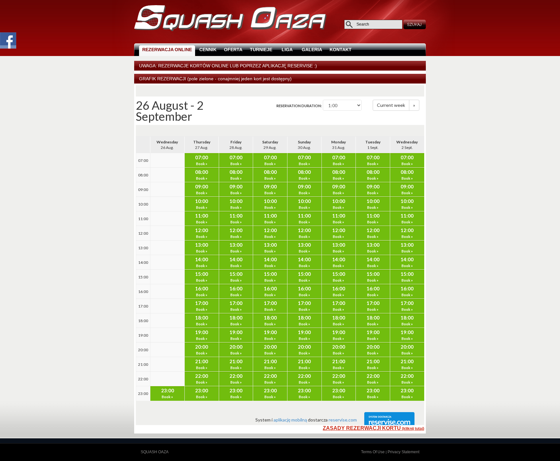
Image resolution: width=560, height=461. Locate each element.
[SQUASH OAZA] (230, 30)
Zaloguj (175, 452)
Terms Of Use (373, 452)
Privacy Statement (403, 452)
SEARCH (415, 24)
